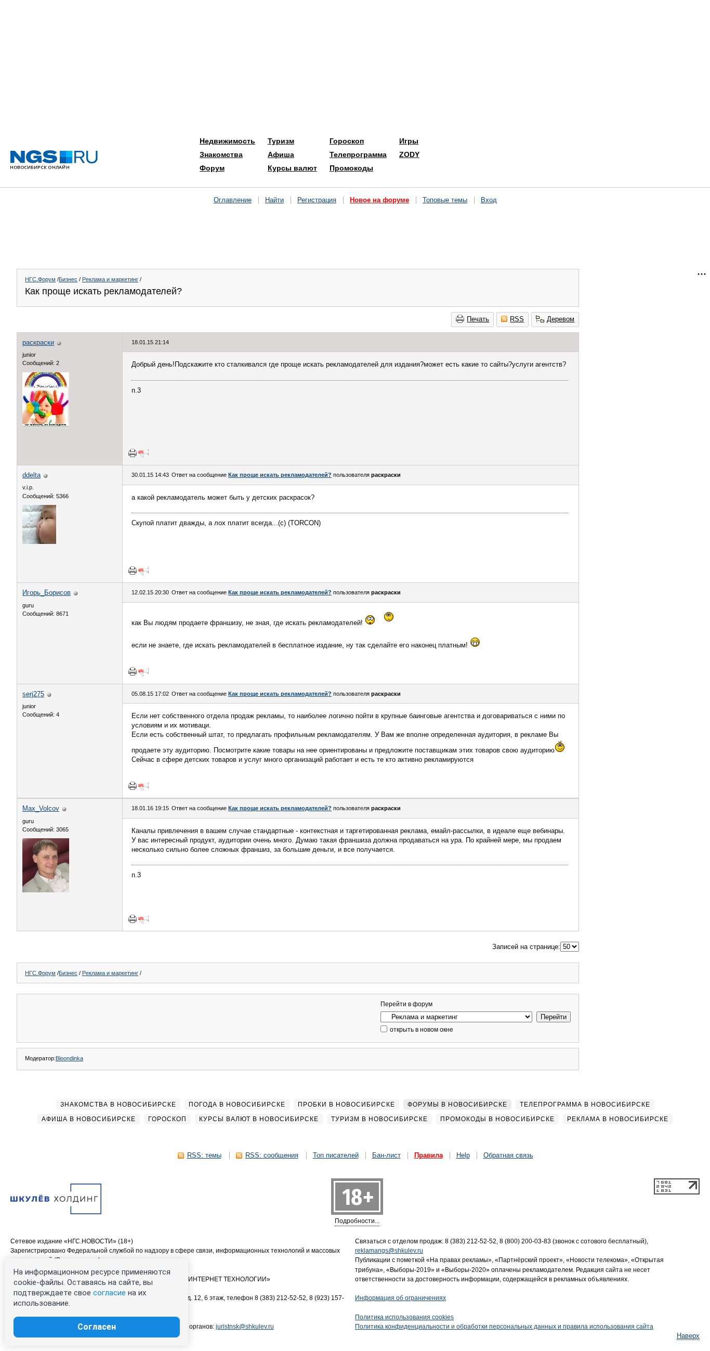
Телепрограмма (358, 154)
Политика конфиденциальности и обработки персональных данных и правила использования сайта (504, 1326)
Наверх (688, 1336)
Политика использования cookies (404, 1317)
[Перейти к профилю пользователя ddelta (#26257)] (39, 541)
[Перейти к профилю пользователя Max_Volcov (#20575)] (45, 890)
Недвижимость (227, 141)
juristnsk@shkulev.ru (245, 1326)
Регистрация (316, 200)
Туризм (281, 141)
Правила (428, 1155)
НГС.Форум (40, 279)
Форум (212, 168)
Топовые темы (445, 200)
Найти (274, 200)
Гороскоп (347, 141)
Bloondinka (69, 1058)
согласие (109, 1292)
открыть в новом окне (420, 1029)
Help (463, 1155)
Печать (478, 319)
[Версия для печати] (132, 453)
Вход (489, 200)
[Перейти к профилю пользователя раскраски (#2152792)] (45, 424)
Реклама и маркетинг (110, 279)
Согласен (96, 1327)
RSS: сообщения (271, 1155)
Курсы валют (292, 168)
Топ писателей (336, 1155)
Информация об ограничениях (400, 1298)
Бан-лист (386, 1155)
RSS (517, 319)
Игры (408, 141)
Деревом (560, 319)
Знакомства (221, 154)
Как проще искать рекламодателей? (280, 475)
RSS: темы (204, 1155)
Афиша (281, 154)
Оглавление (233, 200)
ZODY (409, 154)
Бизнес (68, 279)
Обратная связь (508, 1155)
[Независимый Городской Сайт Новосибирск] (54, 160)
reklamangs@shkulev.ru (389, 1250)
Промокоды (351, 168)
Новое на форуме (379, 200)
